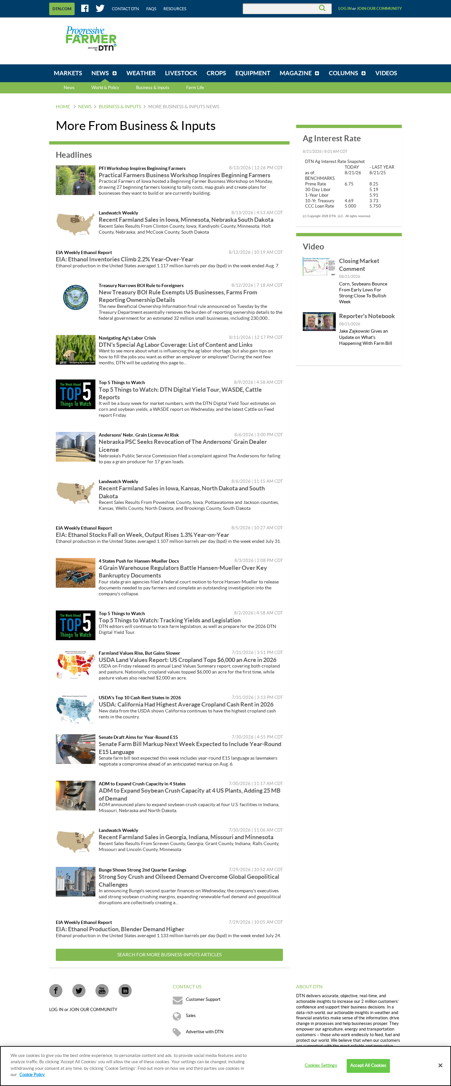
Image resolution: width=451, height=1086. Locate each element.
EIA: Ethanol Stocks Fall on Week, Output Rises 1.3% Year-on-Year (142, 534)
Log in (345, 9)
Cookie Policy (32, 1074)
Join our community (379, 9)
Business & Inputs (120, 107)
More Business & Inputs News (183, 107)
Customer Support (203, 999)
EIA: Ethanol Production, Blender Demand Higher (120, 929)
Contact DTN (125, 9)
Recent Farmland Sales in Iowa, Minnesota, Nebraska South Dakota (186, 219)
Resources (174, 9)
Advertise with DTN (205, 1032)
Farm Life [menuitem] (195, 87)
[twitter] (79, 990)
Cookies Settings (321, 1066)
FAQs (151, 9)
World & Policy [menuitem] (105, 87)
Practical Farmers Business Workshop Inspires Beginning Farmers (184, 175)
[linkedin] (125, 990)
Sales (191, 1015)
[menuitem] (68, 73)
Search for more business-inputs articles (169, 955)
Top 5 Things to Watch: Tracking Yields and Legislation (170, 620)
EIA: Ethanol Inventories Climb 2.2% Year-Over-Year (124, 259)
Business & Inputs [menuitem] (152, 87)
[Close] (440, 1065)
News (69, 87)
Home (63, 107)
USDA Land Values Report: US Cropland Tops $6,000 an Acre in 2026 (187, 659)
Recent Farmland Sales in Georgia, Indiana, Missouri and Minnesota (186, 837)
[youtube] (102, 990)
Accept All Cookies (368, 1066)
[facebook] (55, 990)
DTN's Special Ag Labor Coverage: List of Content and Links (176, 344)
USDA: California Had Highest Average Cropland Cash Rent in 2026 (186, 704)
